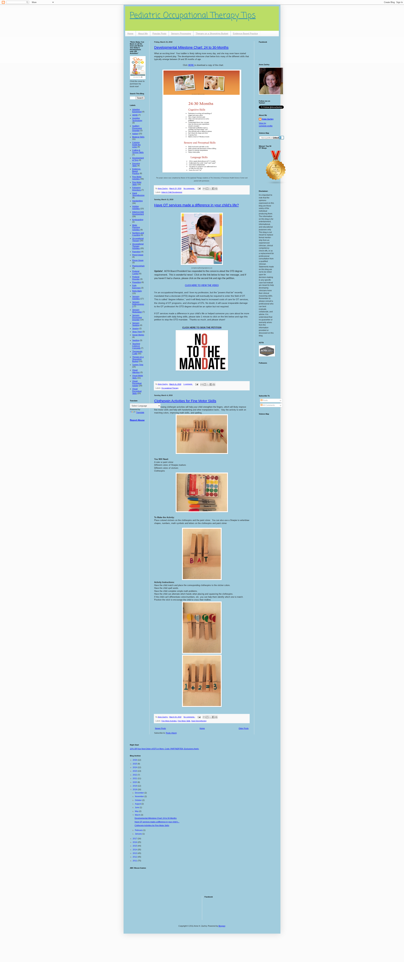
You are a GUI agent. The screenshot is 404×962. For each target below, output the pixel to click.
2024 (135, 767)
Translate (140, 412)
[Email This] (204, 188)
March (138, 815)
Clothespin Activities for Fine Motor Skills (185, 401)
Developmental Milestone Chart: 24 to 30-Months (191, 47)
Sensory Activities (136, 297)
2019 (135, 786)
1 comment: (188, 384)
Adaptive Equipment (137, 110)
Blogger (222, 926)
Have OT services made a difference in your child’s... (157, 822)
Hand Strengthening (198, 721)
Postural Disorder (136, 278)
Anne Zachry (267, 119)
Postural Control (135, 272)
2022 (135, 775)
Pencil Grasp (137, 255)
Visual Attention (136, 371)
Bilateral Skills (138, 137)
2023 (135, 771)
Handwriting (137, 201)
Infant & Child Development (171, 192)
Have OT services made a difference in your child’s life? (196, 205)
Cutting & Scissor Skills (138, 151)
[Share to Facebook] (213, 188)
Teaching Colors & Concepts (136, 346)
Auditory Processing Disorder (137, 128)
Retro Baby (137, 291)
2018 (135, 789)
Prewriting (136, 282)
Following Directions (136, 189)
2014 (135, 850)
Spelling (135, 340)
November (139, 796)
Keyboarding (137, 220)
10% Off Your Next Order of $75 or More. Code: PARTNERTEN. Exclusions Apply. (164, 749)
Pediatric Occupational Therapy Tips (193, 16)
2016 (135, 842)
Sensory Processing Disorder (137, 317)
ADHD (135, 115)
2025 (135, 764)
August (138, 804)
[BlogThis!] (207, 188)
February (139, 830)
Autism (135, 134)
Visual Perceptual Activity (137, 383)
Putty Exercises (136, 286)
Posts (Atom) (171, 733)
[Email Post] (199, 188)
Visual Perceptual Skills (137, 391)
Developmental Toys (138, 159)
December (139, 793)
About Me (143, 33)
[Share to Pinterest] (216, 188)
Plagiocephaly (138, 266)
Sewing (135, 328)
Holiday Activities (136, 207)
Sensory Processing (181, 33)
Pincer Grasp (137, 260)
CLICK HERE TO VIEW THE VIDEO (202, 285)
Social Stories (138, 335)
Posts (265, 400)
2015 (135, 846)
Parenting (136, 252)
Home (130, 33)
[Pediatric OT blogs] (276, 184)
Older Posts (244, 728)
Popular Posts (159, 33)
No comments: (189, 188)
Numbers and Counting (138, 234)
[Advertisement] (140, 880)
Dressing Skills (136, 164)
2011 (135, 861)
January (138, 834)
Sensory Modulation (137, 311)
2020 (135, 782)
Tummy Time (137, 365)
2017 (135, 838)
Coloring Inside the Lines (136, 144)
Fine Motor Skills (184, 721)
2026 (135, 760)
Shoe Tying (137, 332)
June (137, 807)
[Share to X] (210, 188)
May (137, 811)
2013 (135, 853)
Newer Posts (160, 728)
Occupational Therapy (169, 388)
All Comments (268, 405)
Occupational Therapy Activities (138, 246)
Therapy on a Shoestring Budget (212, 33)
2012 (135, 857)
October (138, 800)
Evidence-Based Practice (245, 33)
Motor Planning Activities (136, 227)
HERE (191, 65)
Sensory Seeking (135, 324)
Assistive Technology (137, 119)
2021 (135, 778)
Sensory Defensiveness (138, 304)
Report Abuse (137, 420)
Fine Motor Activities (169, 721)
